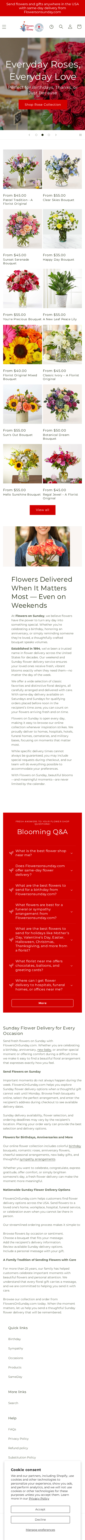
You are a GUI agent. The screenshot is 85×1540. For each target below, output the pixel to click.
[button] (61, 26)
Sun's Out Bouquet (18, 435)
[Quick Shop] (51, 26)
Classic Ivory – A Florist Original (61, 377)
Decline (40, 1519)
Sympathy (15, 1348)
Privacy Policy (39, 1498)
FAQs (12, 1429)
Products (14, 1367)
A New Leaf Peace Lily (60, 319)
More (43, 1003)
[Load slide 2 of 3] (42, 134)
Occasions (15, 1358)
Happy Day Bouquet (58, 259)
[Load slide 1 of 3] (36, 134)
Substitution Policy (22, 1457)
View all (42, 510)
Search (13, 1403)
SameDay (15, 1377)
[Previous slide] (29, 134)
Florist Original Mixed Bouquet (20, 377)
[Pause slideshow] (80, 134)
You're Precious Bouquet (22, 319)
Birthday (14, 1339)
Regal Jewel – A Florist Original (60, 496)
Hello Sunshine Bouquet (22, 494)
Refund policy (18, 1448)
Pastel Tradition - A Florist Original (18, 202)
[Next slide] (55, 134)
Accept (40, 1509)
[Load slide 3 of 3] (48, 134)
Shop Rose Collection (42, 105)
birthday (75, 1146)
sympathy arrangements (37, 1159)
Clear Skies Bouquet (58, 200)
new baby (44, 1050)
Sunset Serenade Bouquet (16, 261)
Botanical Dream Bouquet (56, 437)
